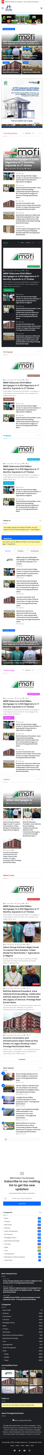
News (25, 62)
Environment (8, 1234)
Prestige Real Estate (35, 1442)
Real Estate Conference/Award (14, 1257)
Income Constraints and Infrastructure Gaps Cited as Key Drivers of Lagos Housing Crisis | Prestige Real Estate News (28, 206)
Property (6, 62)
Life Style (26, 48)
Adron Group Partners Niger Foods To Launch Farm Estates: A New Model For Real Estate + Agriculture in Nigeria (28, 179)
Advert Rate (8, 1260)
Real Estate (8, 1224)
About (17, 1445)
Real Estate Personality (12, 1241)
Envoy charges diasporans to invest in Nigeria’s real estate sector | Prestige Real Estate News (27, 1077)
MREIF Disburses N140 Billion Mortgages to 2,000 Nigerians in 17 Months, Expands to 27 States (21, 43)
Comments (35, 551)
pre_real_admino (11, 168)
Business (6, 48)
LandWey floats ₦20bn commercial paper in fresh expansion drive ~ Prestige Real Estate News (27, 1100)
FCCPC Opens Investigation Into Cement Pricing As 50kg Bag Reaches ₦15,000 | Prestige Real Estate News (28, 232)
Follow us (5, 1398)
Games (6, 1357)
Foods (6, 1354)
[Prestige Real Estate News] (8, 8)
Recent (7, 551)
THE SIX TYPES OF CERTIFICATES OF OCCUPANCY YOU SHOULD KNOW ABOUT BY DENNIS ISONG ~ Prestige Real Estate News (28, 1089)
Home (12, 1445)
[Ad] (22, 19)
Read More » (9, 290)
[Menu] (3, 9)
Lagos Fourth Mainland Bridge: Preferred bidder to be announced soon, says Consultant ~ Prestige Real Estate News (27, 1113)
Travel (6, 1360)
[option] (22, 50)
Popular (20, 551)
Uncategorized (9, 1254)
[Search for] (41, 9)
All (23, 133)
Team (22, 1445)
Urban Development (11, 1231)
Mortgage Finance (9, 29)
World (6, 1247)
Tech (6, 1250)
